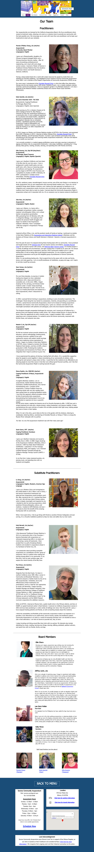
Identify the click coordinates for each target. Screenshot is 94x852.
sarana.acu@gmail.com (31, 793)
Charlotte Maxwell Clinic (46, 83)
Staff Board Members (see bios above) (47, 749)
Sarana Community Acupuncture (29, 791)
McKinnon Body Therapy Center (54, 246)
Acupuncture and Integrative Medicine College (48, 235)
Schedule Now (29, 826)
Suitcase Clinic (36, 244)
